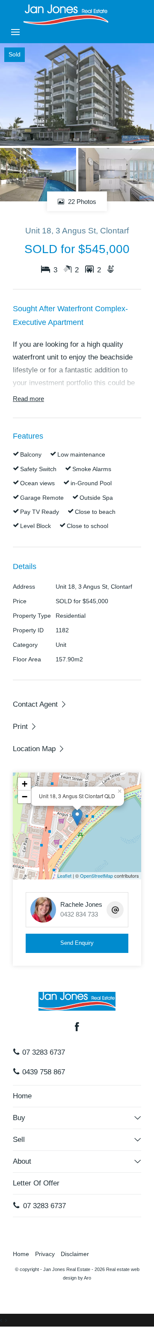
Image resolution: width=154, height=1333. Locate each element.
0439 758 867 (42, 1072)
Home (22, 1096)
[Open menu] (15, 32)
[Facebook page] (77, 1027)
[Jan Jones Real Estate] (66, 14)
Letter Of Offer (36, 1183)
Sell (19, 1139)
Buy (19, 1118)
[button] (25, 726)
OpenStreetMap (96, 875)
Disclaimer (75, 1254)
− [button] (24, 796)
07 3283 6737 (42, 1052)
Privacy (45, 1254)
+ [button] (24, 784)
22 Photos (81, 201)
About (22, 1161)
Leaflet (64, 875)
